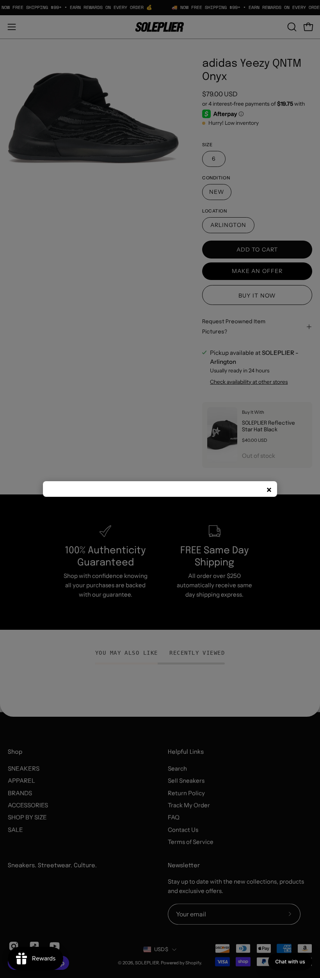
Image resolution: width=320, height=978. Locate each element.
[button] (290, 961)
